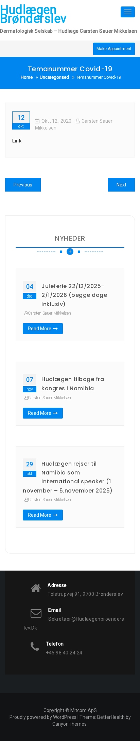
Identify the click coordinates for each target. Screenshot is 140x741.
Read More (39, 328)
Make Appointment (114, 48)
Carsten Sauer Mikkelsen (49, 313)
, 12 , (56, 121)
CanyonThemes (69, 724)
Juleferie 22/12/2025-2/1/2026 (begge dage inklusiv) (74, 295)
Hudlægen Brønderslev (33, 14)
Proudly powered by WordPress (43, 717)
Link (16, 140)
